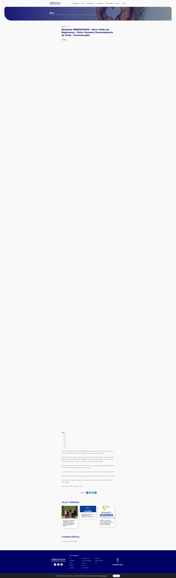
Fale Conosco (109, 3)
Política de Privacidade (99, 560)
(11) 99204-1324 (117, 564)
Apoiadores (100, 3)
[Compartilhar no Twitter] (90, 492)
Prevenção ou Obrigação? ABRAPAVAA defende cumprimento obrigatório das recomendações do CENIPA (69, 523)
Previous (64, 39)
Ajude (124, 3)
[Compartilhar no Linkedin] (95, 492)
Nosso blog (84, 563)
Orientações (90, 3)
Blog (83, 3)
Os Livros (83, 565)
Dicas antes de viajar (86, 558)
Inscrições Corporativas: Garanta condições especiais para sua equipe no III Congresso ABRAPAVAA (106, 522)
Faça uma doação (85, 567)
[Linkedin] (61, 564)
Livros (117, 3)
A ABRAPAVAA (75, 3)
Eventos (53, 14)
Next (63, 432)
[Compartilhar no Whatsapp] (93, 492)
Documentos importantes (87, 560)
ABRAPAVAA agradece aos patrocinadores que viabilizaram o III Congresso (87, 515)
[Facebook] (55, 564)
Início (51, 14)
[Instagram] (58, 564)
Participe (71, 563)
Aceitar (116, 575)
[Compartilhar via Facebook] (87, 492)
